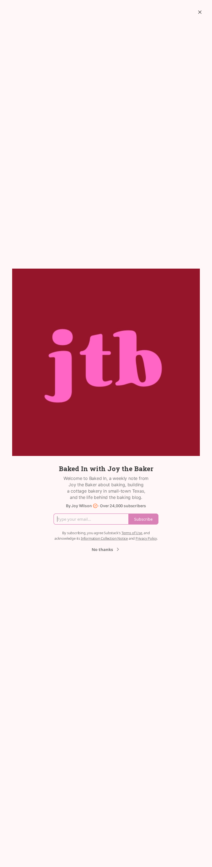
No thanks (102, 549)
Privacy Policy (146, 538)
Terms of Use (131, 532)
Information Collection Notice (104, 538)
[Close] (199, 12)
